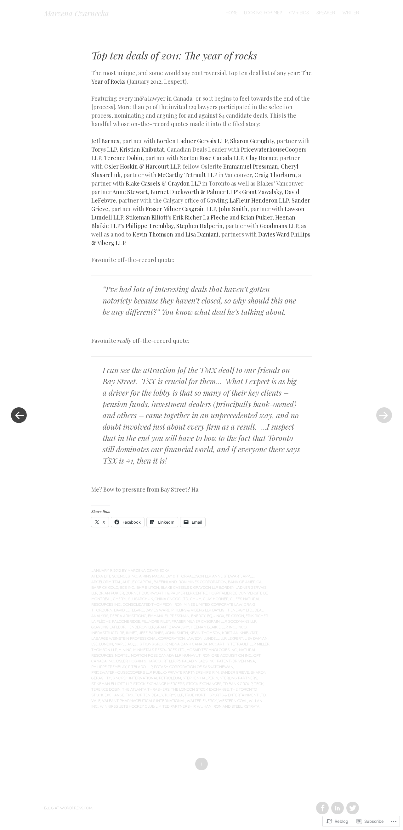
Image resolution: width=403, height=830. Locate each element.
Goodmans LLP (279, 226)
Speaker (325, 12)
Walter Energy (202, 700)
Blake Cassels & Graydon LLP (163, 183)
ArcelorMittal (106, 581)
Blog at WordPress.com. (68, 807)
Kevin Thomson (153, 234)
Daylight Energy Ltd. (232, 610)
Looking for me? (263, 12)
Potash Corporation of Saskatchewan (193, 666)
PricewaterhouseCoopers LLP (121, 672)
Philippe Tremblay (149, 226)
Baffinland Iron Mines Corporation (190, 581)
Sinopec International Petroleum (146, 678)
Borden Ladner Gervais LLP (191, 141)
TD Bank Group (238, 683)
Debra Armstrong (128, 615)
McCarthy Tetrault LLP (187, 175)
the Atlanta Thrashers (145, 689)
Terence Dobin (123, 158)
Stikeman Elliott (146, 217)
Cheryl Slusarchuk (133, 598)
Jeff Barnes (105, 141)
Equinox (215, 615)
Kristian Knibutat (142, 149)
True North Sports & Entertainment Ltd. (225, 695)
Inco (242, 627)
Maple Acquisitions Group (141, 644)
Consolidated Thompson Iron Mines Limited (166, 604)
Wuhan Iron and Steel (219, 706)
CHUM (196, 598)
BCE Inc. (127, 587)
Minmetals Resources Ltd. (159, 649)
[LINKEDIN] (337, 804)
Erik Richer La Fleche (200, 217)
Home (231, 12)
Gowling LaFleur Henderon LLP (248, 200)
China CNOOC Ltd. (172, 598)
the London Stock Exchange (200, 689)
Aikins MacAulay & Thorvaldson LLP (175, 576)
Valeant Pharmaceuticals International (143, 700)
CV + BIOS (299, 12)
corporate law (226, 604)
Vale (95, 700)
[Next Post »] (384, 415)
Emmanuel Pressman (250, 166)
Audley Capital (137, 581)
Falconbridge (126, 621)
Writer (351, 12)
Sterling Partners (238, 678)
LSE (94, 644)
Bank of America (245, 581)
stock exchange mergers (158, 683)
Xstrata (251, 706)
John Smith (233, 209)
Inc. (232, 627)
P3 (178, 661)
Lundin (106, 644)
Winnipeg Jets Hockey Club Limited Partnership (147, 706)
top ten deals (149, 695)
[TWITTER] (352, 804)
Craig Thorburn (274, 175)
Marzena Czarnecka (76, 13)
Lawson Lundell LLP (206, 638)
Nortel (122, 655)
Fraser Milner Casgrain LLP (180, 209)
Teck (259, 683)
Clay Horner (261, 158)
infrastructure (107, 632)
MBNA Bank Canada (188, 644)
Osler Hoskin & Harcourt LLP (142, 166)
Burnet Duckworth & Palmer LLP (193, 192)
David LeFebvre (129, 610)
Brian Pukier (256, 217)
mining (125, 649)
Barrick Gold (104, 587)
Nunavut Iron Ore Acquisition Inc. (217, 655)
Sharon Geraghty (252, 141)
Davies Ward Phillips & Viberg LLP (178, 610)
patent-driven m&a (236, 661)
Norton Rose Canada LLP (211, 158)
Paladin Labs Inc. (198, 661)
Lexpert (235, 638)
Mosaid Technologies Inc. (211, 649)
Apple (248, 576)
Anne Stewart (130, 192)
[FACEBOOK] (322, 804)
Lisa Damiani (202, 234)
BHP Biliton (147, 587)
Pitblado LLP (140, 666)
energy (198, 615)
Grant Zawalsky (262, 192)
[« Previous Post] (19, 415)
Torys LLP (104, 149)
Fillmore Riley (156, 621)
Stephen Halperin (199, 226)
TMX (129, 695)
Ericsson (235, 615)
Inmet (131, 632)
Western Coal (233, 700)
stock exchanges (203, 683)
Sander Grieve (234, 672)
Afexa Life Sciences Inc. (114, 576)
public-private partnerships (182, 672)
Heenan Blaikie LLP (209, 627)
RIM (215, 672)
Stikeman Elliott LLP (111, 683)
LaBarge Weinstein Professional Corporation (138, 638)
